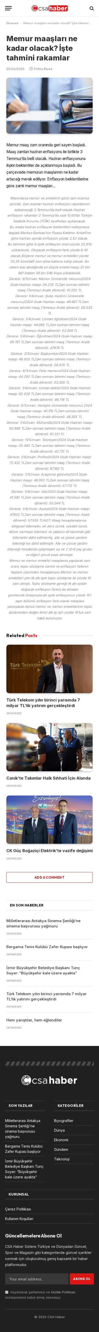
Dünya (59, 1130)
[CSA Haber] (49, 8)
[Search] (91, 8)
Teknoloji (62, 1159)
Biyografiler (63, 1120)
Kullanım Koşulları (19, 1219)
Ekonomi (12, 23)
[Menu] (8, 8)
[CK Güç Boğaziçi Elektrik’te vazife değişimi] (49, 820)
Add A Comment (49, 877)
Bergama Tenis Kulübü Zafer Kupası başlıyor (47, 946)
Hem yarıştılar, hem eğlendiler (34, 1020)
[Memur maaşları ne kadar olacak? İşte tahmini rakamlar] (49, 106)
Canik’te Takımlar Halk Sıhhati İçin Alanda (48, 778)
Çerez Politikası (18, 1209)
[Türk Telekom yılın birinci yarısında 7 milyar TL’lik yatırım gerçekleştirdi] (49, 669)
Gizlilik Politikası (63, 1292)
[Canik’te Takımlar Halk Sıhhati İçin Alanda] (49, 747)
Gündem (61, 1149)
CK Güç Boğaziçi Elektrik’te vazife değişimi (49, 850)
